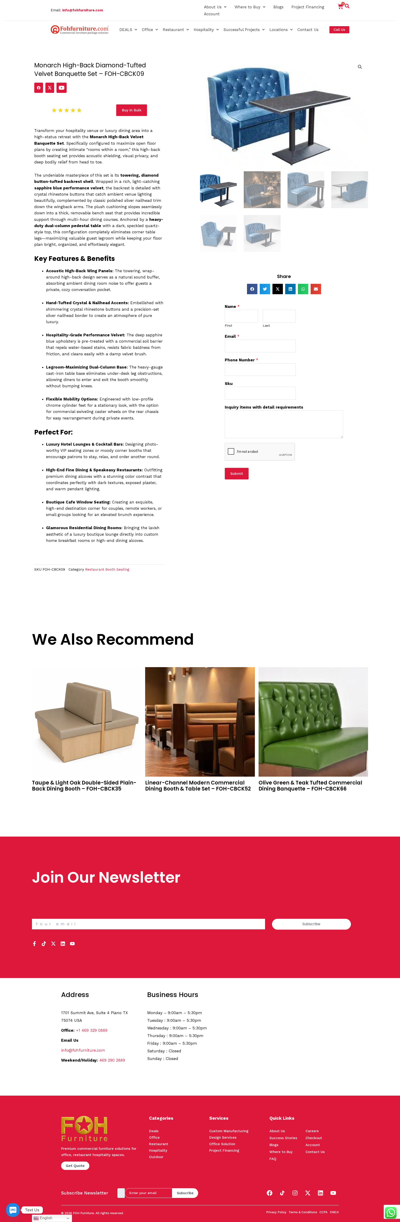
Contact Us (308, 29)
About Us (213, 7)
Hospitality (204, 29)
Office (147, 29)
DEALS (125, 29)
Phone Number (241, 360)
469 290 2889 (112, 1060)
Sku (229, 383)
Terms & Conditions (303, 1212)
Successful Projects (241, 29)
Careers (312, 1131)
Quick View (42, 805)
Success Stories (283, 1138)
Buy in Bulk (42, 798)
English (45, 1218)
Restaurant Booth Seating (107, 569)
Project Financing (307, 7)
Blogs (278, 7)
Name (232, 306)
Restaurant (173, 29)
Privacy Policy (276, 1212)
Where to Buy (247, 7)
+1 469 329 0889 (91, 1030)
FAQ (272, 1159)
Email (232, 336)
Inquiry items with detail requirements (264, 407)
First (228, 326)
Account (212, 14)
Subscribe (185, 1193)
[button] (347, 6)
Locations (278, 29)
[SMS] (13, 1210)
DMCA (334, 1212)
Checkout (314, 1138)
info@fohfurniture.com (82, 10)
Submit (236, 473)
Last (266, 326)
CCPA (323, 1212)
